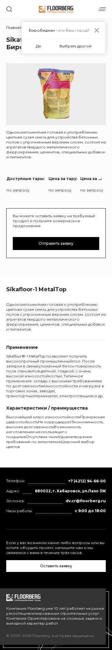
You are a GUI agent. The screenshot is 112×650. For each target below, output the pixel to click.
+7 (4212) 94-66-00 (87, 481)
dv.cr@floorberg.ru (86, 500)
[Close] (96, 30)
